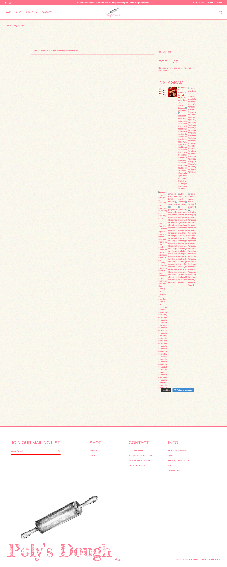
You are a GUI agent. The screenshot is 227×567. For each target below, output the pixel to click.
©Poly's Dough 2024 (186, 560)
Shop (170, 456)
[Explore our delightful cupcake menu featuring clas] (162, 91)
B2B (170, 465)
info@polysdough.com (140, 456)
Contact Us (174, 470)
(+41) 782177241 (136, 451)
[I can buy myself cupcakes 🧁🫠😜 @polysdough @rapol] (172, 91)
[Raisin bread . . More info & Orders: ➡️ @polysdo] (192, 239)
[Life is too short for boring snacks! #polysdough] (192, 130)
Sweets (93, 451)
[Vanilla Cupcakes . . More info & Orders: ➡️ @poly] (172, 238)
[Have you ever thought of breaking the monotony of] (162, 290)
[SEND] (58, 451)
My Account (216, 3)
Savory (93, 456)
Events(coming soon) (178, 461)
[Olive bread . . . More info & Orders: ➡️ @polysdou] (182, 238)
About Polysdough (177, 451)
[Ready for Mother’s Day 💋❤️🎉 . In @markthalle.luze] (182, 138)
